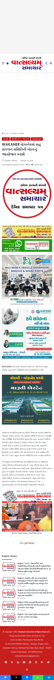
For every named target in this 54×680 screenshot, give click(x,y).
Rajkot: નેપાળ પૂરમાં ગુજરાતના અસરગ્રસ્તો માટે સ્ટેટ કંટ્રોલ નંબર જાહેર (33, 615)
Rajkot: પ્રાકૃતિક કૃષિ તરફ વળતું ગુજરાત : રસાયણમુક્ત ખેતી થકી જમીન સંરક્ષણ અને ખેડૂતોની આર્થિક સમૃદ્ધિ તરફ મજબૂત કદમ (33, 581)
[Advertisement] (27, 27)
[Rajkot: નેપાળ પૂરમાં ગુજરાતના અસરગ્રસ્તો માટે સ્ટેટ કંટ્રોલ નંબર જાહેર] (9, 617)
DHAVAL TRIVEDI (11, 161)
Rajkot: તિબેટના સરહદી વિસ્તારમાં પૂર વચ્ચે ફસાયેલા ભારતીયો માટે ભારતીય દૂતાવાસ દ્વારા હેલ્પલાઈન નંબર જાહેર (33, 605)
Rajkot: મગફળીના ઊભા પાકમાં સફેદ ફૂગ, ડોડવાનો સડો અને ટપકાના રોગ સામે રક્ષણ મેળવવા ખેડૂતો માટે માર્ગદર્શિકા (35, 593)
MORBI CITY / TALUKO (20, 139)
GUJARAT (13, 133)
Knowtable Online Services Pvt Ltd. (31, 636)
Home (6, 133)
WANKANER (36, 139)
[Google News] (27, 543)
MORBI (21, 133)
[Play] (27, 517)
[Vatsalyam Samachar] (27, 63)
